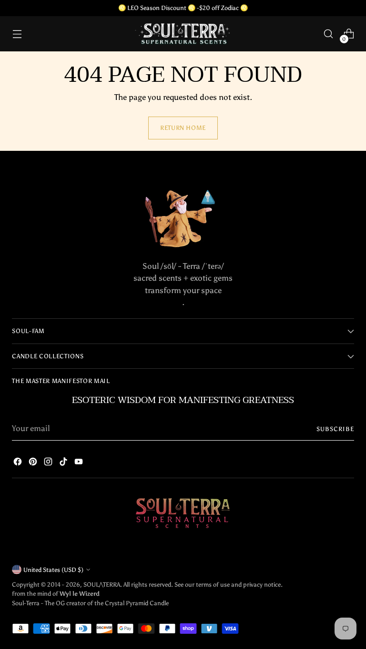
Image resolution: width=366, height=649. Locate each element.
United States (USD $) (53, 569)
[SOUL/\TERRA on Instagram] (48, 463)
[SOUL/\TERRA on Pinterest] (33, 463)
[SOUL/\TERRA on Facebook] (17, 463)
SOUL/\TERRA (101, 584)
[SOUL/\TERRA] (183, 34)
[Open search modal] (328, 34)
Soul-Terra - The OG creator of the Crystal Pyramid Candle (90, 603)
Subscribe (335, 429)
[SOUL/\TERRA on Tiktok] (63, 463)
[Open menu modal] (17, 34)
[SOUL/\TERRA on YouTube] (78, 463)
